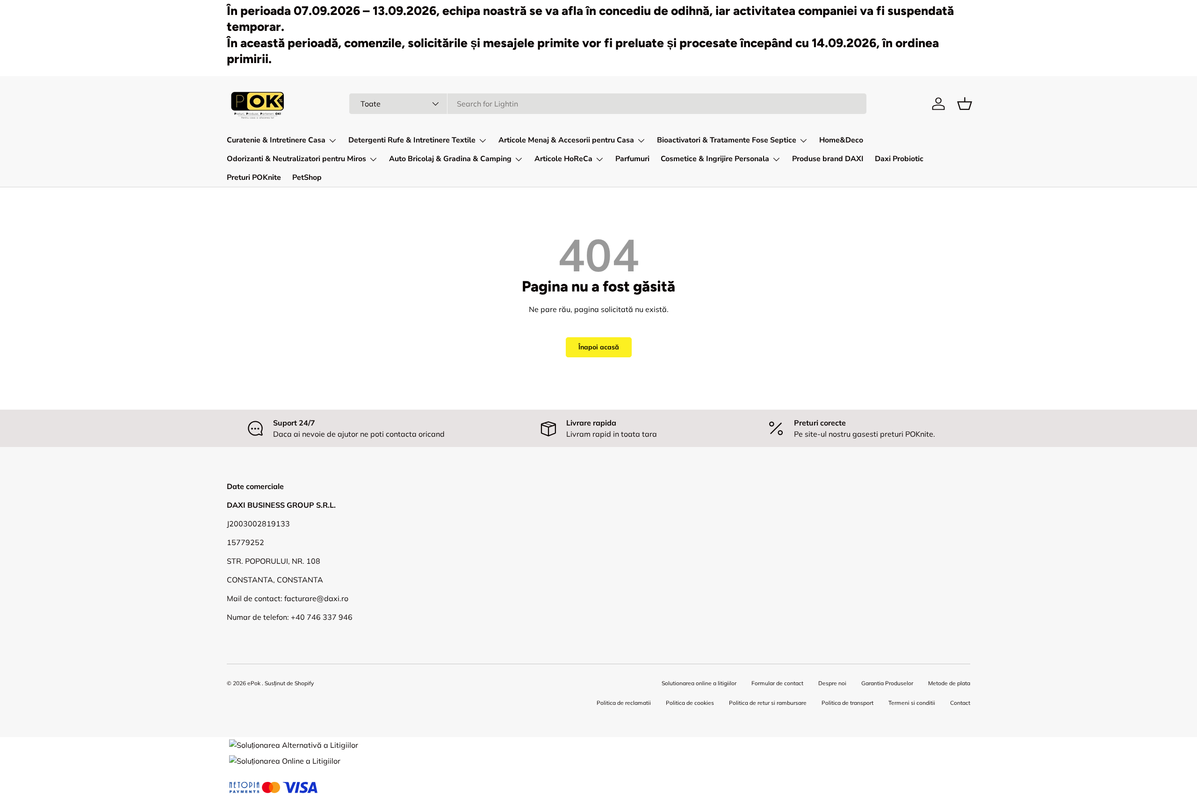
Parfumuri (632, 159)
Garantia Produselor (887, 683)
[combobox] (608, 103)
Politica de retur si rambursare (768, 702)
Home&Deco (841, 140)
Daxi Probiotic (899, 159)
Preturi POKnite (254, 177)
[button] (964, 103)
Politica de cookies (690, 702)
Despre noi (832, 683)
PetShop (307, 177)
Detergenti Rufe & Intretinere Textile (412, 140)
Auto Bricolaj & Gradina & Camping (450, 159)
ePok (253, 683)
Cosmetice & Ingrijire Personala (715, 159)
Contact (960, 702)
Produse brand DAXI (828, 159)
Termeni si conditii (911, 702)
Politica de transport (847, 702)
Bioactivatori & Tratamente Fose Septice (726, 140)
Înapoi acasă (598, 347)
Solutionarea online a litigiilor (699, 683)
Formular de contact (777, 683)
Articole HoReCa (563, 159)
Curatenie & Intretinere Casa (276, 140)
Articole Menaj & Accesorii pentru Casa (566, 140)
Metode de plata (949, 683)
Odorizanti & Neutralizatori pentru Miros (296, 159)
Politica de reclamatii (624, 702)
